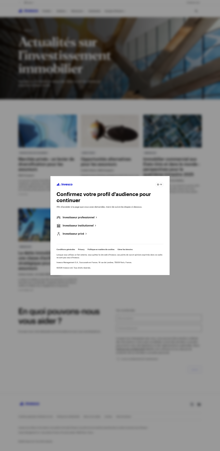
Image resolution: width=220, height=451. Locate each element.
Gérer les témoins (125, 249)
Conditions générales (66, 249)
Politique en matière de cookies (101, 249)
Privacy (81, 249)
